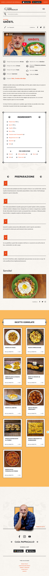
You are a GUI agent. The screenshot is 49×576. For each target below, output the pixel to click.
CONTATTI (45, 2)
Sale (10, 144)
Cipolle (11, 128)
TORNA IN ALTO (40, 526)
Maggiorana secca (14, 137)
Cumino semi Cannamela (16, 134)
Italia (12, 78)
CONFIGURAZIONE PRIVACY (24, 565)
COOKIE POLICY (24, 569)
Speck (10, 125)
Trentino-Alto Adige (20, 78)
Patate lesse (12, 121)
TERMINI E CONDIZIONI (24, 567)
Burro (10, 131)
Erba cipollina (22, 154)
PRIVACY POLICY (24, 563)
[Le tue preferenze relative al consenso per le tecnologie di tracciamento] (48, 432)
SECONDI (5, 19)
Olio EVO (11, 140)
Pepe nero (21, 157)
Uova (10, 154)
